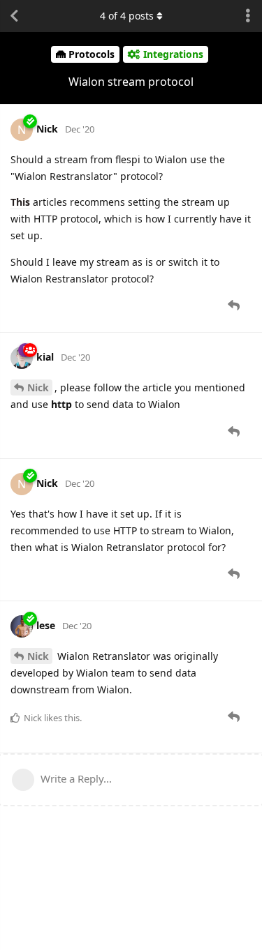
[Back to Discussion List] (14, 16)
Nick (38, 387)
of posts (127, 15)
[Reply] (235, 305)
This (20, 202)
